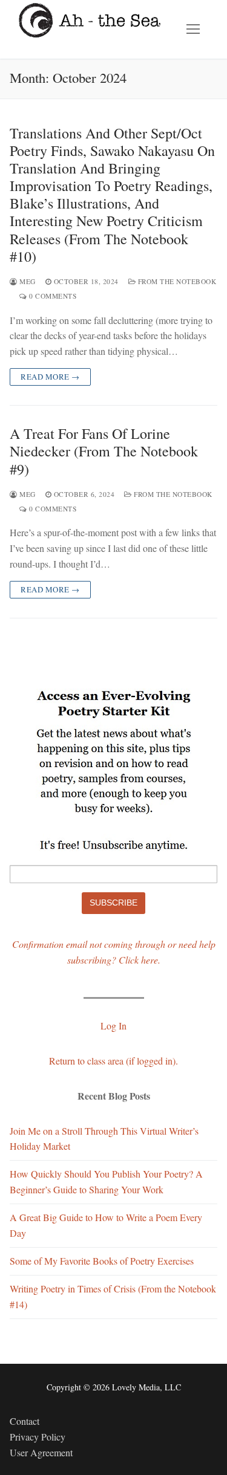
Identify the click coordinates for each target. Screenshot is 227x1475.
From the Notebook (176, 281)
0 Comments (51, 295)
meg (27, 281)
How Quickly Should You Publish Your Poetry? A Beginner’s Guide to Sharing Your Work (106, 1181)
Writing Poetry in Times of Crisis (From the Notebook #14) (113, 1296)
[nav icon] (193, 29)
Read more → (50, 376)
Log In (113, 1025)
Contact (24, 1421)
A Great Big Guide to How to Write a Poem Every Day (106, 1225)
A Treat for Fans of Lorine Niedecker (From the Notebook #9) (104, 451)
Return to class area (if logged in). (113, 1060)
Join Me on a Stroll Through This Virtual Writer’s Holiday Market (104, 1138)
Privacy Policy (37, 1436)
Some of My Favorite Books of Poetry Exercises (102, 1260)
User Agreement (41, 1452)
